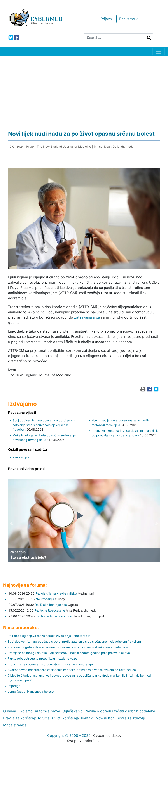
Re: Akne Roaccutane (49, 610)
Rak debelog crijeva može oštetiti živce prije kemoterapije (49, 636)
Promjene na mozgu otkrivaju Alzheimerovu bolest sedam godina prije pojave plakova (69, 653)
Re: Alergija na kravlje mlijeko (56, 593)
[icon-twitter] (11, 37)
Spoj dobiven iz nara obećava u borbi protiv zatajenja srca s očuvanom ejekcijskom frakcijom (43, 424)
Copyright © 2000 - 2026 (69, 735)
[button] (11, 523)
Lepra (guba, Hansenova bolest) (31, 691)
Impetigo (14, 686)
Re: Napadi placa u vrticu (54, 616)
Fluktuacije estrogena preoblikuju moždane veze (42, 658)
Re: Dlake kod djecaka (51, 605)
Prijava (106, 19)
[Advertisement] (84, 88)
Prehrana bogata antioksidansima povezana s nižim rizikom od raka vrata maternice (68, 647)
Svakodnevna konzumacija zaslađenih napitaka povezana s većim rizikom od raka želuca (72, 670)
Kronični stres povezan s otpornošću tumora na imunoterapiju (51, 664)
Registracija (128, 19)
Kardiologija (20, 457)
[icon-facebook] (16, 37)
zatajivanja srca (87, 317)
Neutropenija (45, 599)
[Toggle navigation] (158, 51)
